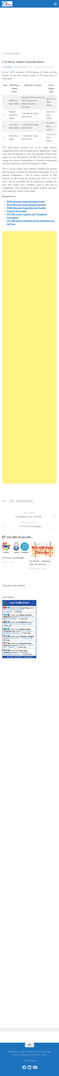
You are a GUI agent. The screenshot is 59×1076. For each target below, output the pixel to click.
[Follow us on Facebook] (24, 1067)
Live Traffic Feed (19, 602)
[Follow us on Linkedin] (30, 1067)
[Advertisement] (29, 29)
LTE (7, 54)
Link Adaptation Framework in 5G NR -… (16, 653)
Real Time (18, 657)
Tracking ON (27, 657)
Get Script (10, 657)
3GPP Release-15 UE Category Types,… (19, 624)
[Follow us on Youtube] (35, 1067)
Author (8, 67)
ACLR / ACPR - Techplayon (20, 638)
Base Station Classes (24, 501)
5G (3, 54)
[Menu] (55, 4)
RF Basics (15, 54)
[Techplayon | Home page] (9, 3)
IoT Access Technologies (13, 558)
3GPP (11, 501)
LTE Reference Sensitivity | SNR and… (18, 632)
